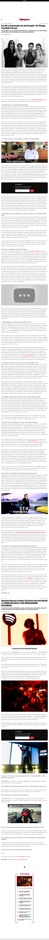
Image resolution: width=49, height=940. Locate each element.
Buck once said (35, 251)
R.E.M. (15, 69)
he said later (29, 578)
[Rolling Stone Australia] (24, 20)
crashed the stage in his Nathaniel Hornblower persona (30, 532)
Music (5, 23)
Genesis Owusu (11, 859)
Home (2, 23)
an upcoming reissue (37, 99)
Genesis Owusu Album (19, 859)
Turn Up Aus (21, 856)
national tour (15, 652)
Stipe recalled (32, 440)
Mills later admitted (28, 355)
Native (26, 859)
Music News (9, 23)
